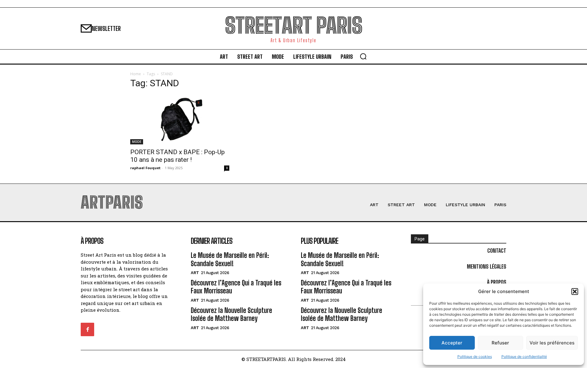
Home (135, 73)
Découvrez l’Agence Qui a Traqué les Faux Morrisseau (236, 287)
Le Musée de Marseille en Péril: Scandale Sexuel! (230, 259)
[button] (575, 291)
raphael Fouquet (145, 167)
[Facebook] (87, 329)
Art (195, 272)
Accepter (451, 343)
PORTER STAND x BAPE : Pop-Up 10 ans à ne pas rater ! (177, 155)
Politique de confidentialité (524, 356)
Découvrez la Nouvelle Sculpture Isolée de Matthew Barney (231, 314)
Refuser (500, 343)
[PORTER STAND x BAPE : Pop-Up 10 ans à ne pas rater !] (179, 119)
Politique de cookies (474, 356)
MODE (136, 141)
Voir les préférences (552, 343)
